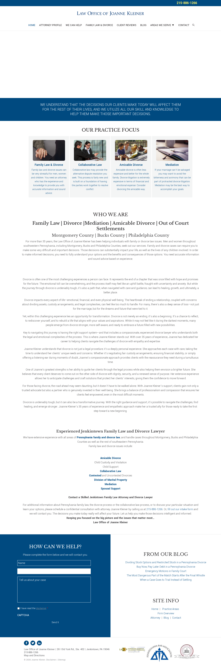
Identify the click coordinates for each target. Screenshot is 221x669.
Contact (176, 618)
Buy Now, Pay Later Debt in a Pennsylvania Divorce (166, 567)
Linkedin (39, 643)
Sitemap (62, 659)
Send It (55, 622)
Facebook (26, 643)
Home (154, 609)
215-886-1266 (187, 3)
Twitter (32, 643)
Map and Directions (34, 655)
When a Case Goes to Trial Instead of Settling (166, 580)
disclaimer (41, 608)
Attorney (155, 618)
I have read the (34, 608)
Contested (95, 475)
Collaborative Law (110, 471)
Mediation (110, 484)
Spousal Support (110, 488)
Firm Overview (166, 613)
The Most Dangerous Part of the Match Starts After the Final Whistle (166, 575)
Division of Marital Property (110, 480)
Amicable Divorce (110, 458)
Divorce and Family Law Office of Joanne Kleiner (110, 13)
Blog (166, 618)
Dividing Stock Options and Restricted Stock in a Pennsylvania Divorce (165, 562)
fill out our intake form (180, 509)
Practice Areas (170, 609)
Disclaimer (51, 659)
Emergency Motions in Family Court (165, 571)
